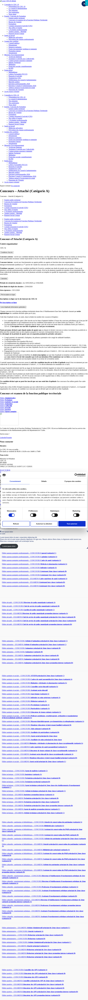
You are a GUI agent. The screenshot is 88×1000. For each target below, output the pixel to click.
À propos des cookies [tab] (72, 481)
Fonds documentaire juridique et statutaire (23, 49)
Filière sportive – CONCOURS (24, 970)
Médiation (12, 64)
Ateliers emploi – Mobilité (17, 32)
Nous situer (12, 14)
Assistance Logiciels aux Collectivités (21, 59)
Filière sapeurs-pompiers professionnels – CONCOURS (29, 553)
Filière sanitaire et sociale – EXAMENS (42, 743)
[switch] (33, 515)
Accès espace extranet (11, 91)
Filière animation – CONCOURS (35, 641)
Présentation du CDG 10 (17, 6)
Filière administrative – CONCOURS (22, 931)
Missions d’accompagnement (14, 55)
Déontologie (13, 45)
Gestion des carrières (11, 41)
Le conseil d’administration (18, 8)
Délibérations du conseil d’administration (22, 80)
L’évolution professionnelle (18, 30)
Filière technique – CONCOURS (25, 771)
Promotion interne (15, 51)
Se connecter (15, 186)
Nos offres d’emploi (15, 28)
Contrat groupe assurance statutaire (20, 61)
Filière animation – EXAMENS (34, 644)
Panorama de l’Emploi (16, 89)
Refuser (16, 524)
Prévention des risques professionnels (21, 39)
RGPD (11, 68)
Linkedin (3, 437)
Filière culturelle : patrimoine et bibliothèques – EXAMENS (36, 850)
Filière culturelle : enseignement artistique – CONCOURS (40, 887)
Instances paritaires (15, 47)
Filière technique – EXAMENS (28, 795)
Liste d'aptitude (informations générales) (13, 307)
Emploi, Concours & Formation (15, 16)
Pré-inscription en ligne (8, 294)
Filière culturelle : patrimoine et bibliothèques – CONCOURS (42, 822)
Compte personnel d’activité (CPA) (20, 26)
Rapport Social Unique (16, 33)
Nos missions (13, 10)
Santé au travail (9, 35)
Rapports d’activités (15, 76)
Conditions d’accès (7, 252)
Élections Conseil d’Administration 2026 (22, 86)
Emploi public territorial (17, 18)
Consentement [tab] (15, 481)
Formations (12, 24)
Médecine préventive (16, 37)
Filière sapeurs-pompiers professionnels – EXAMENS (34, 579)
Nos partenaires (14, 12)
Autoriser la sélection (44, 524)
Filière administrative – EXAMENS (36, 928)
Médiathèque (13, 72)
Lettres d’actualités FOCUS (18, 74)
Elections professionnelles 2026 (19, 84)
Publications (8, 70)
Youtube (9, 437)
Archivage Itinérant (15, 57)
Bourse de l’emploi (15, 22)
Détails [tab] (44, 481)
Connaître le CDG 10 (11, 4)
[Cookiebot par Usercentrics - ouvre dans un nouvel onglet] (76, 475)
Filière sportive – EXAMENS (33, 981)
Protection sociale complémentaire (20, 66)
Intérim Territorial (14, 62)
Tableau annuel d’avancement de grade (22, 88)
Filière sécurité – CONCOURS (28, 602)
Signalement (13, 53)
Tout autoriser (72, 524)
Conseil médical (14, 43)
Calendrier (4, 278)
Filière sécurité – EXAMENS (35, 613)
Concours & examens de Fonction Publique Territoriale (23, 202)
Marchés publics (14, 82)
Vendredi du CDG (15, 78)
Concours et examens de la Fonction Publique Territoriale (28, 20)
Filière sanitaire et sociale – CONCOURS (33, 676)
